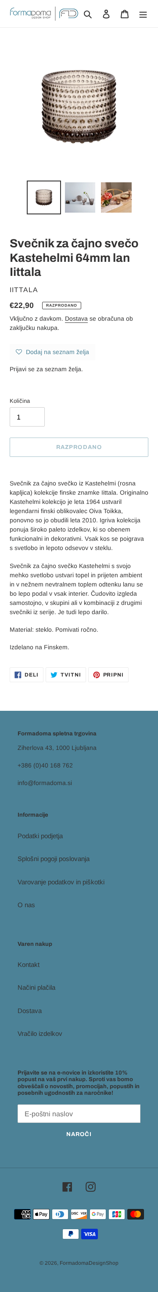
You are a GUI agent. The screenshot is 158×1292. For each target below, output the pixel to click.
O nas (26, 904)
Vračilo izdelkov (40, 1033)
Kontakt (29, 964)
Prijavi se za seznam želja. (46, 369)
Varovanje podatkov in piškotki (61, 882)
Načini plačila (36, 987)
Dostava (76, 318)
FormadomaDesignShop (89, 1263)
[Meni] (143, 13)
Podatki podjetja (40, 836)
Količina (20, 401)
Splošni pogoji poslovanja (54, 858)
